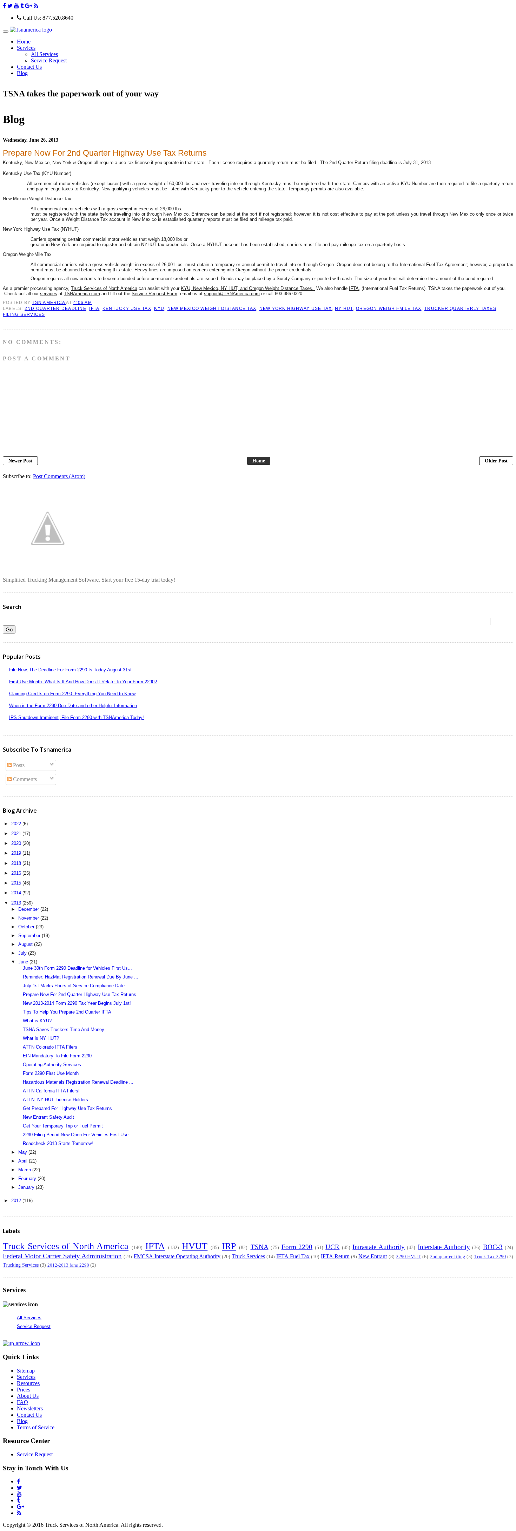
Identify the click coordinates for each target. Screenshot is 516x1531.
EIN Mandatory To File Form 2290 (57, 1055)
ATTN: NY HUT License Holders (55, 1099)
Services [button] (26, 48)
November (29, 918)
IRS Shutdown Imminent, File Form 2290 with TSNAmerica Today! (76, 717)
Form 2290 (297, 1247)
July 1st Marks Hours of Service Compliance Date (74, 985)
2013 (16, 903)
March (25, 1169)
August (26, 944)
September (30, 935)
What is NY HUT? (41, 1038)
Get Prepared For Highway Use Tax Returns (67, 1108)
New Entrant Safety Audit (48, 1117)
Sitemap (26, 1371)
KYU (159, 308)
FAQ (22, 1402)
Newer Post (20, 460)
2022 (16, 823)
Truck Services (248, 1256)
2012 (16, 1200)
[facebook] (4, 6)
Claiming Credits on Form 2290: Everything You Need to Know (72, 693)
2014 (16, 892)
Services (26, 1377)
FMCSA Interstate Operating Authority (177, 1256)
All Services (44, 54)
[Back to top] (21, 1343)
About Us (28, 1396)
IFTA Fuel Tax (292, 1256)
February (28, 1178)
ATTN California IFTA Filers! (51, 1090)
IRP (229, 1246)
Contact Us (29, 67)
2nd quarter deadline (55, 308)
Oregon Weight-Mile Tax (388, 308)
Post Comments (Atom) (59, 476)
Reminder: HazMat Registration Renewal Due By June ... (80, 977)
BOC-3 (493, 1247)
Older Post (496, 460)
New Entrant (372, 1256)
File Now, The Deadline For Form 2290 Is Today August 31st (70, 669)
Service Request (49, 60)
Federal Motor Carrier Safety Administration (62, 1256)
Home (24, 42)
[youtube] (16, 6)
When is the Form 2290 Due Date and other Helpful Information (73, 705)
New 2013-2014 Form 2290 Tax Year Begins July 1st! (77, 1003)
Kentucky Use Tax (126, 308)
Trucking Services (21, 1265)
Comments (24, 779)
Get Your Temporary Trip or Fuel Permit (63, 1126)
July (23, 953)
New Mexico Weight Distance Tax (211, 308)
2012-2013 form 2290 (68, 1265)
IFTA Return (335, 1256)
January (27, 1187)
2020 (16, 843)
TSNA (260, 1247)
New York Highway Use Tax (295, 308)
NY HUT (344, 308)
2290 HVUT (408, 1256)
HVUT (194, 1246)
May (23, 1152)
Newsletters (30, 1408)
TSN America (49, 302)
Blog (22, 73)
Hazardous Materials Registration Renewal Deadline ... (78, 1082)
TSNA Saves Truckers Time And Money (63, 1029)
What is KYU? (37, 1020)
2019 (16, 853)
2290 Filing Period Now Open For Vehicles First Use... (78, 1134)
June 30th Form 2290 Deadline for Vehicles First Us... (77, 968)
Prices (23, 1390)
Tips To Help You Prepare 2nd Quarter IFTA (67, 1012)
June (23, 961)
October (27, 926)
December (29, 909)
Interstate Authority (444, 1247)
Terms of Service (35, 1427)
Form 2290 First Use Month (51, 1073)
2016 (16, 873)
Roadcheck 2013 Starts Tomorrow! (58, 1143)
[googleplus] (28, 6)
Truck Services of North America (65, 1246)
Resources (28, 1383)
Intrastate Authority (378, 1247)
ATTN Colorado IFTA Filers (50, 1047)
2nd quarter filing (447, 1256)
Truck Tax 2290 (490, 1256)
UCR (332, 1247)
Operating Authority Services (52, 1064)
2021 (16, 833)
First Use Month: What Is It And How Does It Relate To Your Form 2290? (83, 681)
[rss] (36, 6)
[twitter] (10, 6)
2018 (16, 863)
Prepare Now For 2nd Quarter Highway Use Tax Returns (79, 994)
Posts (18, 765)
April (23, 1161)
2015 (16, 883)
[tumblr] (22, 6)
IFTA (94, 308)
